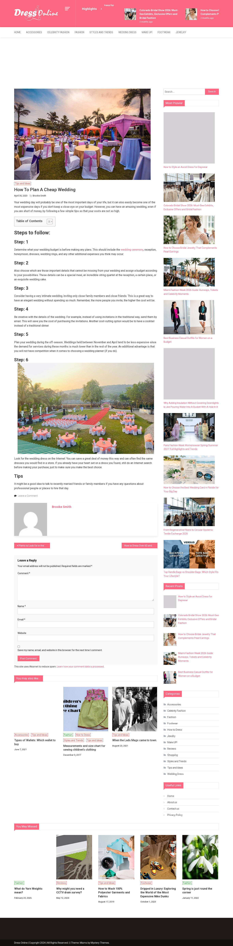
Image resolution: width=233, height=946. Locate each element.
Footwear (164, 32)
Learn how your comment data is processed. (80, 666)
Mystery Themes (100, 942)
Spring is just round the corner (197, 890)
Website (22, 633)
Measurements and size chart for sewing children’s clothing (84, 747)
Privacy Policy (175, 815)
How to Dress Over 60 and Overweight (140, 545)
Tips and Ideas (22, 183)
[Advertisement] (116, 63)
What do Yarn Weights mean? (28, 890)
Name (22, 606)
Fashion (79, 32)
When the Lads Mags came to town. (134, 740)
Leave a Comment (28, 495)
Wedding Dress (127, 32)
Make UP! (147, 32)
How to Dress (83, 735)
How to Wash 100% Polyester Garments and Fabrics (114, 892)
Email (21, 619)
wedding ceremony (132, 249)
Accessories (34, 32)
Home (17, 32)
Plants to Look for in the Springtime (34, 545)
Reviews (171, 748)
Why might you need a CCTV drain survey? (70, 890)
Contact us (173, 808)
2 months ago (139, 22)
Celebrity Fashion (58, 32)
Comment (24, 573)
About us (172, 802)
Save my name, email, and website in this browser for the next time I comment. (60, 650)
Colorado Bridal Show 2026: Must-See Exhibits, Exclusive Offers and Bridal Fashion (152, 14)
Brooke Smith (39, 195)
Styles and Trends (101, 32)
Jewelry (181, 32)
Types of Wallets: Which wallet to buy (35, 742)
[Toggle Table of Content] (48, 221)
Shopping (172, 755)
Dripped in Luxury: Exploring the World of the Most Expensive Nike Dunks (158, 892)
